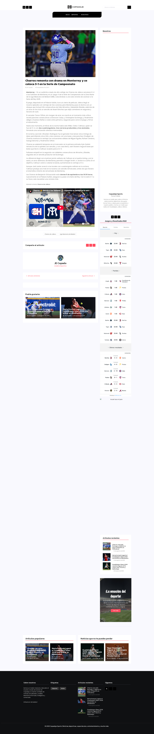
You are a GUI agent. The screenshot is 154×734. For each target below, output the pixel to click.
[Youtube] (30, 7)
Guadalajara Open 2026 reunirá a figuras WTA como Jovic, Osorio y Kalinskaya (120, 567)
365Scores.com (118, 395)
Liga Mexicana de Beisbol (67, 234)
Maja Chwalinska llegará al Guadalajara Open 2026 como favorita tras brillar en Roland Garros (117, 652)
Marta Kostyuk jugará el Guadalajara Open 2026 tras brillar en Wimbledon (75, 311)
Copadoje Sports (116, 194)
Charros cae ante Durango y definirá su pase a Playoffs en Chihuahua (40, 311)
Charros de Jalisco (50, 234)
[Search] (129, 7)
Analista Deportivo (60, 266)
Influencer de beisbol (30, 702)
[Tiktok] (27, 7)
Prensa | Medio (115, 196)
